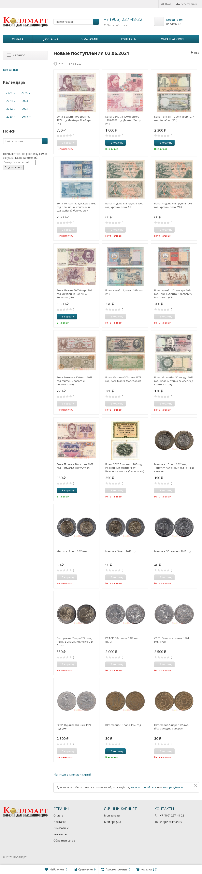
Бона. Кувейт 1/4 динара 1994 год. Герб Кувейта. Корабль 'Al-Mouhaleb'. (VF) (173, 294)
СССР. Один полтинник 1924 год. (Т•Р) (74, 726)
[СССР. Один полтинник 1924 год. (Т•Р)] (76, 701)
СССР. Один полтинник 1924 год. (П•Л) (171, 639)
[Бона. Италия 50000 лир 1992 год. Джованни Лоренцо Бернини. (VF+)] (76, 266)
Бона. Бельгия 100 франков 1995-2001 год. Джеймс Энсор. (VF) (123, 120)
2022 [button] (9, 108)
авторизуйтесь (173, 787)
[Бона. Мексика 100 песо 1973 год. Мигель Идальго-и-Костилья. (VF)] (76, 353)
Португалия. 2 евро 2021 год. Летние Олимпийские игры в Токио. (75, 641)
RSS (196, 52)
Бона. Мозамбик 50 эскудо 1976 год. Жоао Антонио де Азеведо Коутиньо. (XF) (173, 381)
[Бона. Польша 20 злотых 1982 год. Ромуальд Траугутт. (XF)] (76, 440)
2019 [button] (25, 116)
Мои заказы (112, 815)
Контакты (128, 39)
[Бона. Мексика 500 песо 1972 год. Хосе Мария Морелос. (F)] (125, 353)
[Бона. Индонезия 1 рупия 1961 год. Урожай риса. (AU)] (174, 179)
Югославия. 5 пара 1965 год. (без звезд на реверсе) (171, 726)
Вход (168, 4)
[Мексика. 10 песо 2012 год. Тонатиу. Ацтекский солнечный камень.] (174, 440)
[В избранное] (95, 143)
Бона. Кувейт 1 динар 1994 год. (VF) (124, 292)
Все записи (10, 69)
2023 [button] (25, 101)
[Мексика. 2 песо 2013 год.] (76, 527)
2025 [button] (24, 93)
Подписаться (13, 167)
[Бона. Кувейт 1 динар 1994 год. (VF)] (125, 266)
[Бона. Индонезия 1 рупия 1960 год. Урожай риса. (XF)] (125, 179)
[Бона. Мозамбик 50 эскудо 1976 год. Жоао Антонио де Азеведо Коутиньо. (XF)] (174, 353)
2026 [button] (9, 93)
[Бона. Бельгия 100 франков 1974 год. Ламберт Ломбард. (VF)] (76, 92)
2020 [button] (9, 116)
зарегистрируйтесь (143, 787)
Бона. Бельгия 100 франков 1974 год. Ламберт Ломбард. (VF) (74, 120)
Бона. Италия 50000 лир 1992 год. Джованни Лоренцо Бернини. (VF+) (74, 294)
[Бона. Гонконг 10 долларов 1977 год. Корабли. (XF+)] (174, 92)
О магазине (89, 39)
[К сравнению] (89, 143)
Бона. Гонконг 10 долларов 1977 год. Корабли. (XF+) (174, 118)
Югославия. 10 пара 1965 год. (123, 725)
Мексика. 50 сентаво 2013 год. (173, 551)
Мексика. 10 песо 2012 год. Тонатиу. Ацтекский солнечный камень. (174, 467)
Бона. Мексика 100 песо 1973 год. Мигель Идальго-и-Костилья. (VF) (74, 381)
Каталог (19, 55)
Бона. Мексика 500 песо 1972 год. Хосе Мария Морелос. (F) (123, 379)
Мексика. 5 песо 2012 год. (121, 551)
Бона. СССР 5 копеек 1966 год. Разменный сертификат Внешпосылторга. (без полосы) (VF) (124, 467)
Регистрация (189, 4)
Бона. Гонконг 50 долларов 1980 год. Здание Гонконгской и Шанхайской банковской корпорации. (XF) (76, 207)
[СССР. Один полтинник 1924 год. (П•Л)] (174, 614)
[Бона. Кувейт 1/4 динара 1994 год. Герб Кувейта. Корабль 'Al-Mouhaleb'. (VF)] (174, 266)
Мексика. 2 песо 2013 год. (72, 551)
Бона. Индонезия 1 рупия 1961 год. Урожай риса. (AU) (173, 205)
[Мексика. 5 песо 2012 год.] (125, 527)
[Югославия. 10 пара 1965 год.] (125, 701)
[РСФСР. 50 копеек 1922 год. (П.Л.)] (125, 614)
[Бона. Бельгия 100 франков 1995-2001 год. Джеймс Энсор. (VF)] (125, 92)
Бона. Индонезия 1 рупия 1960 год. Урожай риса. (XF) (124, 205)
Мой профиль (113, 822)
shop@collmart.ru (171, 822)
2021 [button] (25, 108)
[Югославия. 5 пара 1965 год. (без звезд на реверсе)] (174, 701)
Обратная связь (173, 39)
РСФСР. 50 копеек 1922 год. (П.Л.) (122, 639)
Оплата (17, 39)
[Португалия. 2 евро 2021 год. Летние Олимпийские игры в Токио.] (76, 614)
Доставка (50, 39)
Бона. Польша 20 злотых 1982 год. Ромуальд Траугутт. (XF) (75, 465)
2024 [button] (9, 101)
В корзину (117, 142)
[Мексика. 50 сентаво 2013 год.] (174, 527)
